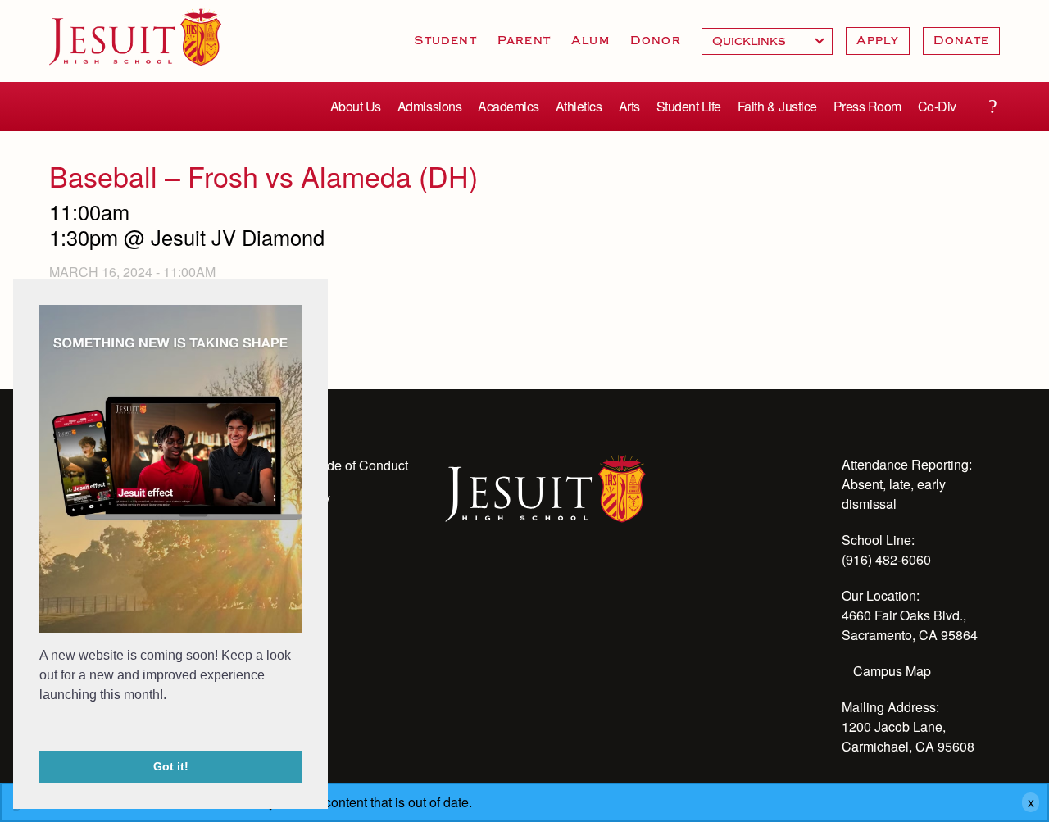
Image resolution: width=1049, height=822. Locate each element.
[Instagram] (499, 582)
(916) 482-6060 (886, 559)
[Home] (545, 487)
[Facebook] (588, 582)
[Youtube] (455, 582)
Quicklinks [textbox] (767, 41)
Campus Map (892, 670)
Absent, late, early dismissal (894, 494)
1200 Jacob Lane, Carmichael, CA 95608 (908, 736)
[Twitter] (543, 582)
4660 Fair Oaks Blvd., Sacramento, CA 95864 (910, 625)
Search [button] (992, 106)
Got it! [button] (170, 766)
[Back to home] (135, 37)
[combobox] (767, 41)
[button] (41, 728)
